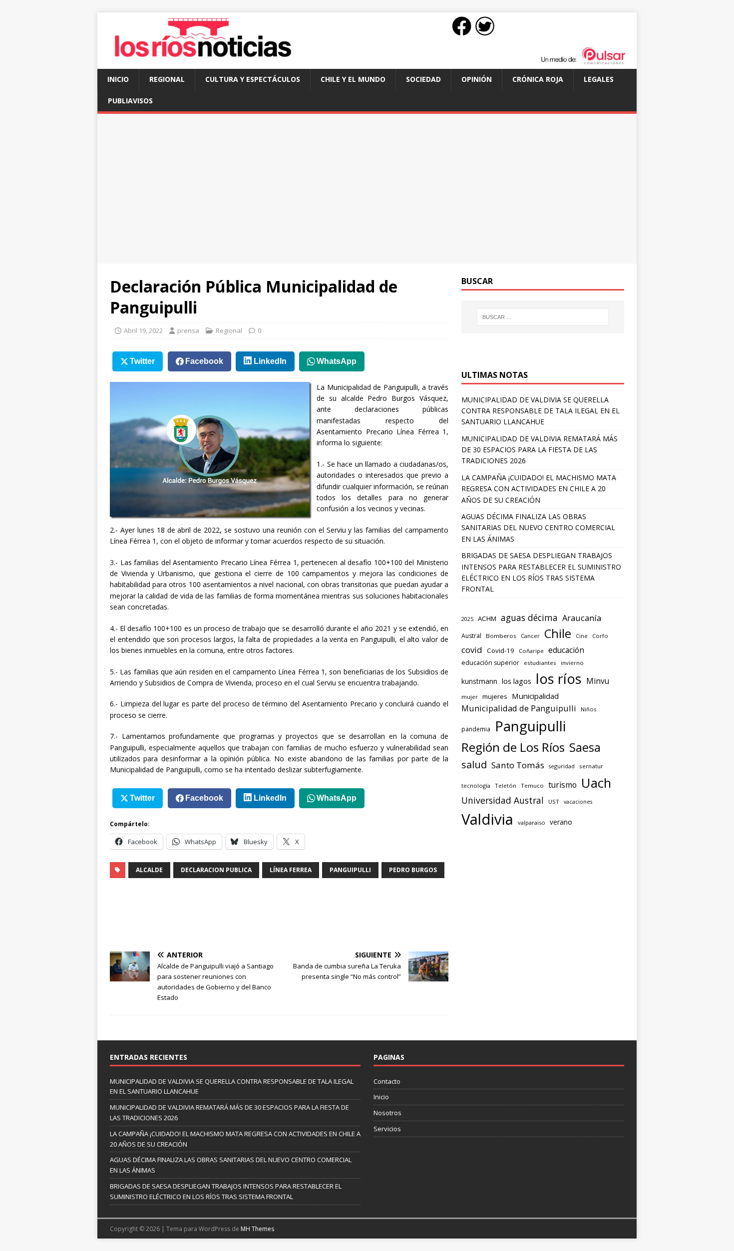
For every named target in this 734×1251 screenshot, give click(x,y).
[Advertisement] (367, 189)
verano (561, 822)
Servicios (387, 1128)
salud (474, 764)
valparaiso (531, 822)
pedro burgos (413, 870)
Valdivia (487, 819)
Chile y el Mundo (353, 79)
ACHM (487, 618)
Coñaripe (531, 650)
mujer (469, 696)
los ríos (559, 678)
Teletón (505, 785)
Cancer (530, 635)
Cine (582, 635)
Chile (557, 633)
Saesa (585, 747)
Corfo (600, 635)
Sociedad (423, 79)
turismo (562, 784)
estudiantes (540, 662)
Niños (588, 709)
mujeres (494, 696)
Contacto (386, 1081)
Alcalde (149, 870)
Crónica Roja (537, 79)
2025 (467, 619)
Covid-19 (500, 650)
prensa (188, 330)
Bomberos (501, 635)
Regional (167, 79)
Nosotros (387, 1112)
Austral (471, 635)
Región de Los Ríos (513, 747)
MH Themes (257, 1229)
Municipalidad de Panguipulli (518, 708)
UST (553, 801)
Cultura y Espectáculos (252, 79)
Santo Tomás (517, 765)
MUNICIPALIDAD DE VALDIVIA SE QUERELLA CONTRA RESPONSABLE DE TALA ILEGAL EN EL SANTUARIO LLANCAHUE (540, 411)
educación (566, 650)
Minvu (597, 681)
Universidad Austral (502, 800)
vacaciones (578, 801)
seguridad (562, 766)
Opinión (476, 79)
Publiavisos (130, 100)
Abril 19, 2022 (143, 330)
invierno (572, 662)
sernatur (591, 766)
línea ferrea (291, 870)
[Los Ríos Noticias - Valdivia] (367, 63)
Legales (599, 79)
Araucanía (581, 618)
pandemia (475, 729)
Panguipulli (350, 870)
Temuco (532, 785)
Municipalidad (535, 696)
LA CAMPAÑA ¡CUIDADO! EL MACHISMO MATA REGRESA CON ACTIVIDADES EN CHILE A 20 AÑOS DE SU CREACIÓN (538, 489)
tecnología (475, 785)
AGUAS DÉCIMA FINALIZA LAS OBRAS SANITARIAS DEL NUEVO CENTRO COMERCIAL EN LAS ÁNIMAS (538, 528)
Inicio (118, 79)
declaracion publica (216, 870)
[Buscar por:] (542, 317)
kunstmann (479, 681)
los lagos (516, 681)
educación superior (490, 662)
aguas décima (529, 618)
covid (471, 649)
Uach (596, 783)
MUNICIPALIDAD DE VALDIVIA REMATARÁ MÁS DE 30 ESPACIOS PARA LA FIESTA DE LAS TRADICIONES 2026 (539, 450)
